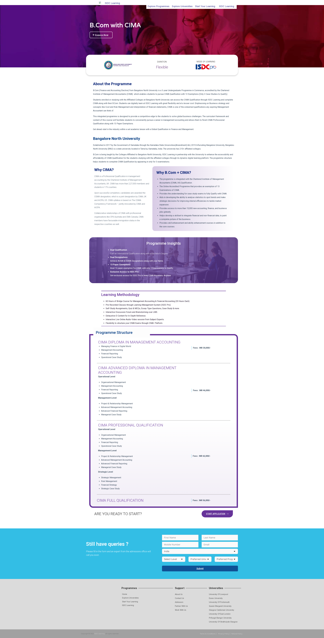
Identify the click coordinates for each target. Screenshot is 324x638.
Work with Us (180, 610)
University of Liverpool (218, 594)
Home (124, 594)
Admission (179, 602)
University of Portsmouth (219, 602)
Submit (200, 568)
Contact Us (179, 598)
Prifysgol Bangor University (220, 618)
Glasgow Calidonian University (221, 610)
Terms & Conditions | (208, 634)
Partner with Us (181, 606)
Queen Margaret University (220, 606)
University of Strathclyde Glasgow (223, 622)
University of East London (219, 614)
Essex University (216, 598)
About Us (179, 594)
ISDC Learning (226, 6)
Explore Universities (130, 598)
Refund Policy (236, 634)
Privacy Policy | (224, 634)
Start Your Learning (130, 602)
